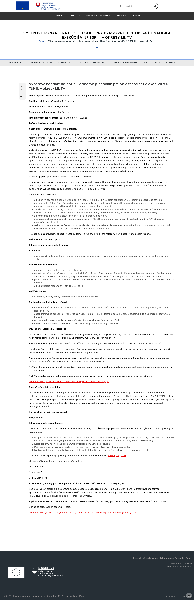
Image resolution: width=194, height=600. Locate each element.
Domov (42, 41)
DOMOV (59, 16)
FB (183, 63)
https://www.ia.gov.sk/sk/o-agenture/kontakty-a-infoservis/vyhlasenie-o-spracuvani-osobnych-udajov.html (84, 512)
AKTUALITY (75, 16)
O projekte (16, 63)
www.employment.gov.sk (179, 566)
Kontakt (137, 16)
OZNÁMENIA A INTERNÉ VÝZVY (92, 63)
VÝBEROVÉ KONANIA (42, 63)
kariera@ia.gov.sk (117, 455)
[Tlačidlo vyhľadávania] (155, 6)
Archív (120, 16)
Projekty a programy (97, 16)
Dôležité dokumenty (126, 63)
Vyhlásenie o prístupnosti (178, 596)
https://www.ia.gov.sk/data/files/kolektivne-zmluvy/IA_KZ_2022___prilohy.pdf (69, 381)
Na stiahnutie (152, 63)
